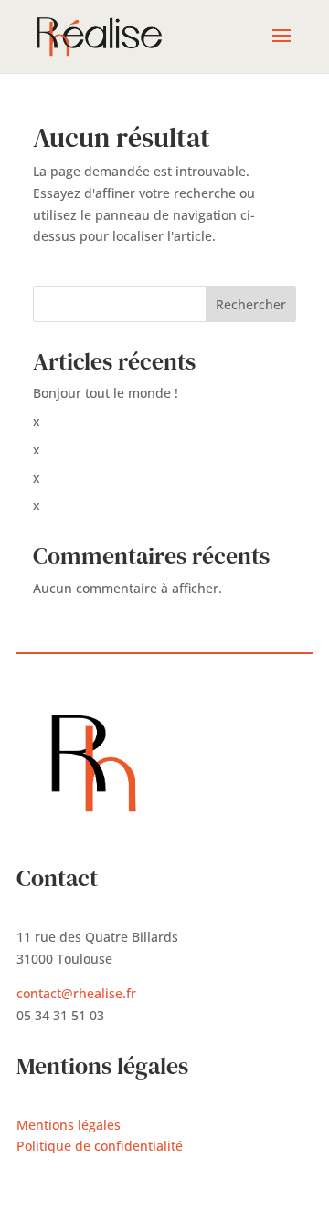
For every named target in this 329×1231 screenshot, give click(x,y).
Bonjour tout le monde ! (105, 393)
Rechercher (251, 304)
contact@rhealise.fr (76, 993)
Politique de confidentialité (99, 1145)
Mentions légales (68, 1124)
